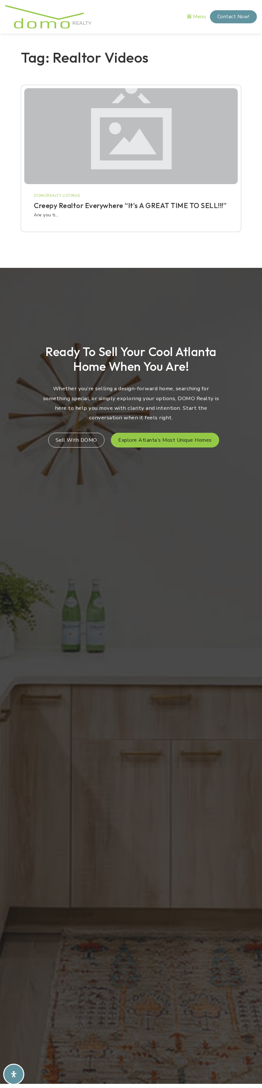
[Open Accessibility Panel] (13, 1074)
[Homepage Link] (48, 16)
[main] (131, 149)
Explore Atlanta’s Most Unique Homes (165, 440)
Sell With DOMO (76, 440)
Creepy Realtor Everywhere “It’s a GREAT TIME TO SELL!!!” (130, 205)
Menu (199, 16)
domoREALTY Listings (57, 195)
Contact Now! (233, 16)
